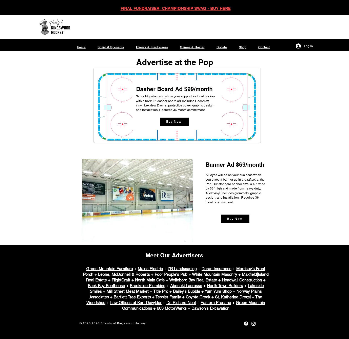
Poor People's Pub (171, 274)
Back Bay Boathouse (106, 285)
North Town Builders (225, 285)
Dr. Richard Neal (181, 302)
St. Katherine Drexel (233, 297)
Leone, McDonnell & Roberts (124, 274)
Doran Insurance (216, 268)
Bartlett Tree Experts (132, 297)
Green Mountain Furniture (109, 268)
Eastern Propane (216, 302)
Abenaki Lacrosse (186, 285)
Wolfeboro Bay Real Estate (193, 280)
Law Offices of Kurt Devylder (136, 302)
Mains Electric (150, 268)
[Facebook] (246, 323)
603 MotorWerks (172, 308)
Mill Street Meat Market (128, 291)
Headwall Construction (242, 280)
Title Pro (160, 291)
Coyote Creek (198, 297)
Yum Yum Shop (218, 291)
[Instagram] (253, 323)
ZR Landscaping (182, 268)
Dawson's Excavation (210, 308)
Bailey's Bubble (186, 291)
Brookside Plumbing (147, 285)
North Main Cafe (150, 280)
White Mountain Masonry (214, 274)
